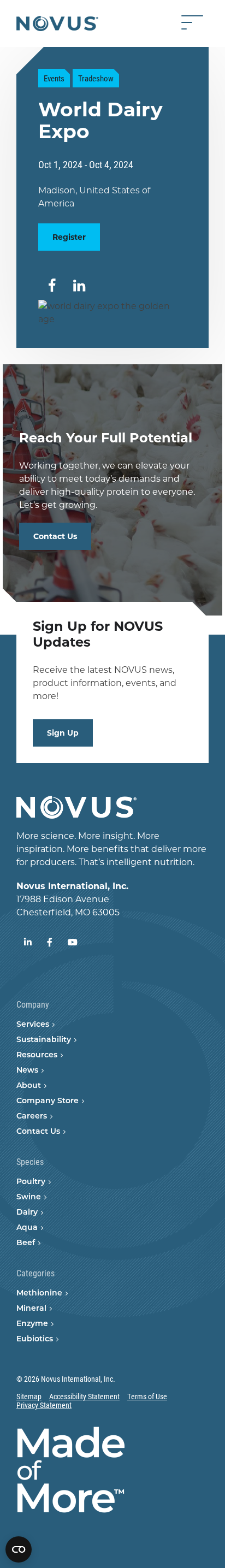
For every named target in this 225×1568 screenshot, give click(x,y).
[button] (52, 286)
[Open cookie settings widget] (18, 1549)
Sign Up (63, 733)
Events (54, 78)
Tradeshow (96, 78)
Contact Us (55, 536)
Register (69, 237)
